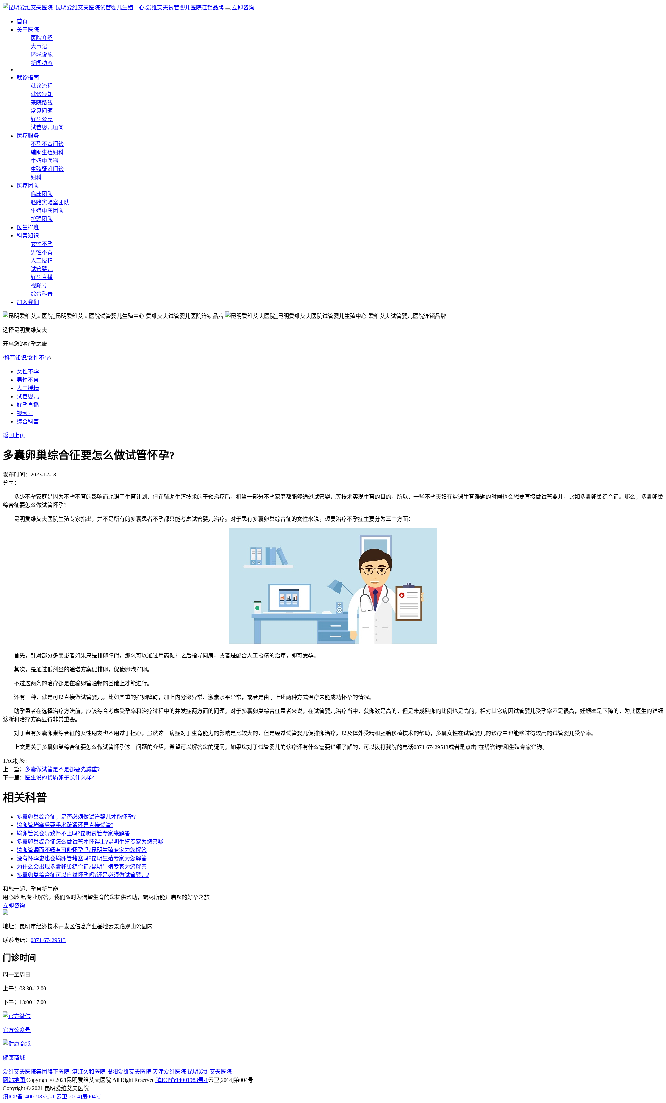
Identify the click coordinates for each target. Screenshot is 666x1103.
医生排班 (28, 227)
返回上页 (14, 435)
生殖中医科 (44, 161)
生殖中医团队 (47, 211)
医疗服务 (28, 136)
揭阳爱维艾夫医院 (130, 1072)
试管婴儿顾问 (47, 127)
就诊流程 (42, 86)
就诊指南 (28, 77)
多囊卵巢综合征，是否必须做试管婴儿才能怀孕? (76, 817)
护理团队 (42, 219)
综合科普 (42, 294)
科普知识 (28, 236)
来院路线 (42, 102)
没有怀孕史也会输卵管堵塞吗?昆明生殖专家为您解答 (82, 858)
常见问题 (42, 111)
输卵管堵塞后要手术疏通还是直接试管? (65, 825)
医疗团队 (28, 186)
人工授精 (42, 261)
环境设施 (42, 55)
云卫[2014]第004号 (78, 1097)
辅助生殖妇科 (47, 152)
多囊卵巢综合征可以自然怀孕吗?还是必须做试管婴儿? (83, 875)
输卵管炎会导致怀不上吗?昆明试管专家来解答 (73, 833)
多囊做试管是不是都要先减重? (62, 769)
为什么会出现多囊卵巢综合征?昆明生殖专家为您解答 (82, 867)
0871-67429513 (48, 940)
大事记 (39, 46)
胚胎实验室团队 (50, 202)
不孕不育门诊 (47, 144)
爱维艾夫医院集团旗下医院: (37, 1072)
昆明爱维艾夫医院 (209, 1072)
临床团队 (42, 194)
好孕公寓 (42, 119)
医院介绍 (42, 38)
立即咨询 (243, 7)
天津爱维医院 (170, 1072)
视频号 (39, 285)
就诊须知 (42, 94)
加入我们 (28, 302)
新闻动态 (42, 63)
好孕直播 (42, 277)
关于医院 (28, 30)
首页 (22, 21)
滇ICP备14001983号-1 (181, 1080)
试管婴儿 (42, 269)
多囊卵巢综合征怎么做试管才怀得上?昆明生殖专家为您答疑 (90, 842)
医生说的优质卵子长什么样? (59, 778)
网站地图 (14, 1080)
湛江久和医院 (89, 1072)
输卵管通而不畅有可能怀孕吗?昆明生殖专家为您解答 (82, 850)
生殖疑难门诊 (47, 169)
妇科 (36, 177)
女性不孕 (42, 244)
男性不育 (42, 252)
